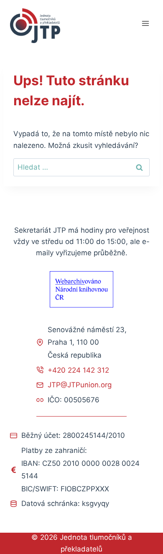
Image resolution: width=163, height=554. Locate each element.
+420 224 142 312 (78, 370)
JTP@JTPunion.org (80, 385)
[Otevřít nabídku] (145, 23)
